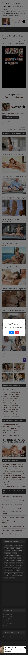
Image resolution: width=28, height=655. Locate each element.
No (17, 332)
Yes (11, 332)
